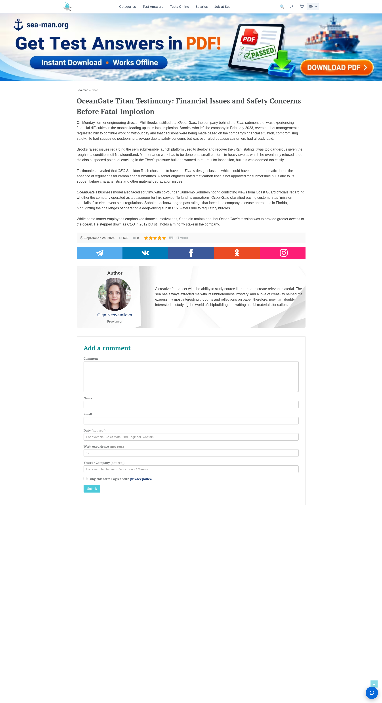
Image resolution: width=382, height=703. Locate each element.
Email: (88, 414)
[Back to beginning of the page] (374, 684)
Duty (94, 430)
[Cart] (301, 6)
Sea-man (82, 90)
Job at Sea (222, 6)
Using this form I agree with (119, 479)
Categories (127, 6)
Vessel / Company (104, 462)
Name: (89, 398)
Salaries (202, 6)
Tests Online (179, 6)
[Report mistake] (372, 693)
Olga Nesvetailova (114, 315)
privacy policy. (141, 479)
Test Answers (153, 6)
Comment (91, 358)
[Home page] (67, 6)
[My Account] (291, 6)
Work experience (104, 446)
